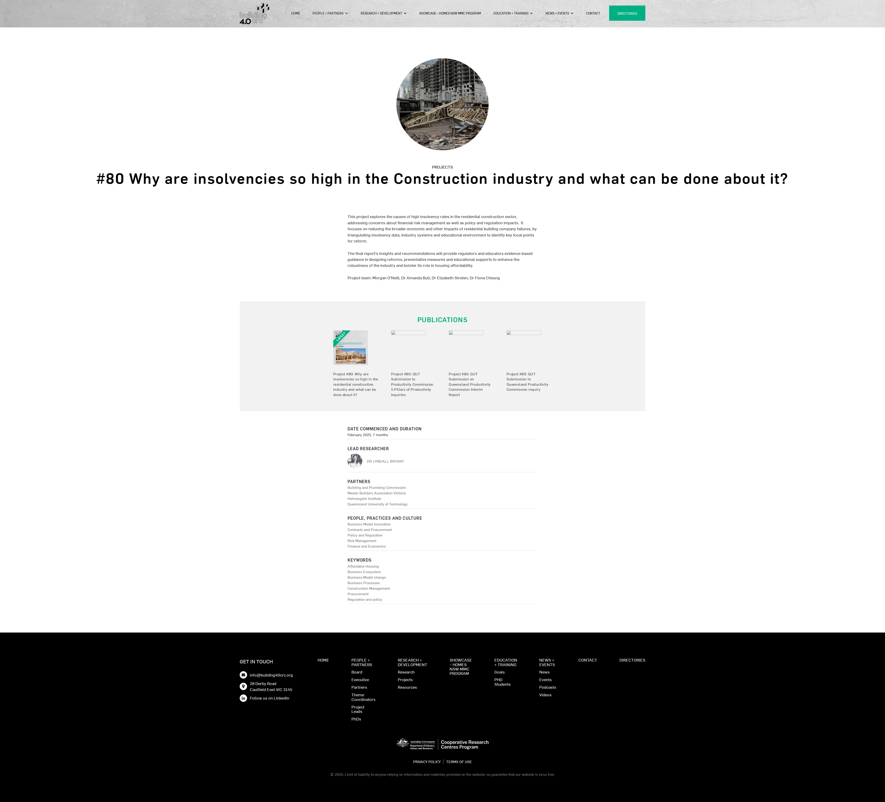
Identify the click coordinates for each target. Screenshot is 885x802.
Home (295, 13)
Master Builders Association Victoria (377, 492)
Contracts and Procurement (370, 529)
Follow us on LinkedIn (269, 697)
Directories (627, 13)
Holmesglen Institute (364, 498)
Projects (442, 166)
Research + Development (381, 13)
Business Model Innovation (369, 523)
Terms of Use (459, 761)
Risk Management (362, 540)
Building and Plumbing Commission (377, 487)
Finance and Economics (367, 545)
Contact (593, 13)
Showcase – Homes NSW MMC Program (450, 13)
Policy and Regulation (365, 534)
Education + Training (510, 13)
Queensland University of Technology (378, 503)
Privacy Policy (427, 761)
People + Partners (328, 13)
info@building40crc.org (271, 674)
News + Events (557, 13)
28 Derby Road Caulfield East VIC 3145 (271, 686)
